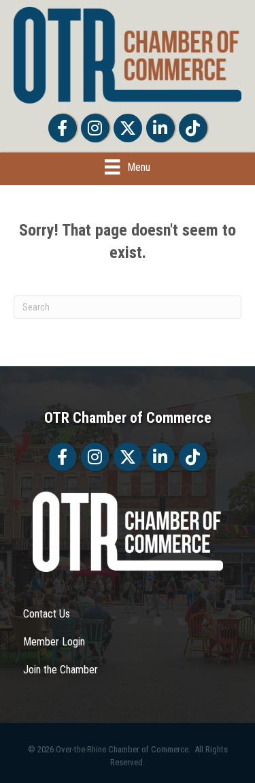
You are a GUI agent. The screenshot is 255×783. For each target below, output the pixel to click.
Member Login (54, 641)
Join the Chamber (60, 669)
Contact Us (46, 613)
